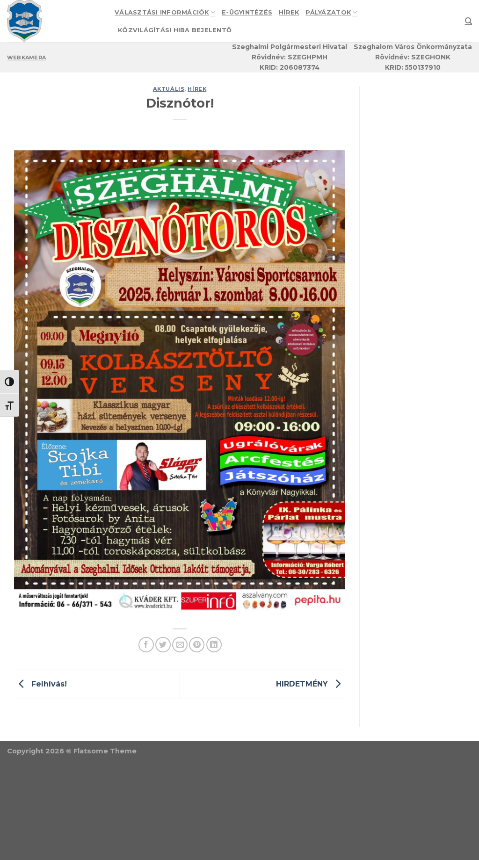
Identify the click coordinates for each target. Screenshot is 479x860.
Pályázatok (328, 12)
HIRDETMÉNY (303, 683)
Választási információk (162, 12)
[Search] (468, 21)
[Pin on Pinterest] (196, 644)
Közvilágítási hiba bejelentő (175, 30)
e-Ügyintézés (247, 12)
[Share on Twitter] (163, 644)
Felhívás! (48, 683)
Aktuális (168, 89)
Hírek (289, 12)
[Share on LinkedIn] (214, 644)
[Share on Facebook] (146, 644)
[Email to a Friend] (180, 644)
